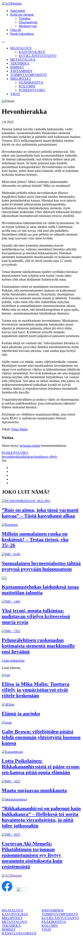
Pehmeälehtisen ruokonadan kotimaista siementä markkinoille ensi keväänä (38, 645)
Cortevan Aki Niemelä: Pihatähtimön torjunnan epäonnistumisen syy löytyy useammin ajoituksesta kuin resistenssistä (32, 855)
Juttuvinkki (17, 11)
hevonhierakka (11, 456)
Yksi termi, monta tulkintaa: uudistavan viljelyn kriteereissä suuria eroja (36, 616)
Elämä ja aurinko (21, 713)
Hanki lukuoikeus (22, 33)
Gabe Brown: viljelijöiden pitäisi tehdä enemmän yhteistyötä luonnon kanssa (41, 737)
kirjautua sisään (30, 445)
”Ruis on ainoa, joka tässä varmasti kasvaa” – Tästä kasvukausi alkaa (40, 512)
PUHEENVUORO (32, 90)
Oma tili (15, 30)
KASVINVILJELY (32, 52)
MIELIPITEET (20, 78)
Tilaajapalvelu (28, 22)
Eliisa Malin (19, 429)
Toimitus (24, 18)
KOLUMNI (27, 86)
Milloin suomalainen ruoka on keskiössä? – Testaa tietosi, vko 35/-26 (35, 539)
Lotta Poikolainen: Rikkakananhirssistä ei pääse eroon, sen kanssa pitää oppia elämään (41, 766)
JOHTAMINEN (21, 71)
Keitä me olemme (22, 14)
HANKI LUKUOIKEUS (19, 933)
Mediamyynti (28, 26)
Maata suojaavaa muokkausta (34, 790)
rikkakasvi (28, 456)
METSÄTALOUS (23, 59)
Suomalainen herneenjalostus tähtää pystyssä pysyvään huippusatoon (41, 566)
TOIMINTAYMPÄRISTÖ (28, 75)
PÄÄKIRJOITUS (31, 82)
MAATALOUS (20, 48)
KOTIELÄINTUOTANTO (37, 56)
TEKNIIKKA (19, 63)
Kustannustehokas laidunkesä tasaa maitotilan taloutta (40, 589)
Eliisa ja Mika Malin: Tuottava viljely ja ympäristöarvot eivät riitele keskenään (35, 689)
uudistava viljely (46, 456)
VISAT (15, 94)
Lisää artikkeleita (13, 660)
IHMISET (17, 67)
